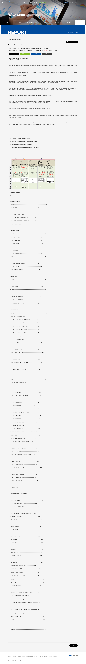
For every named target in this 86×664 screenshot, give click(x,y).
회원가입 (70, 2)
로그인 (72, 2)
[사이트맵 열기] (2, 2)
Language (75, 2)
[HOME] (68, 32)
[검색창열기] (83, 2)
